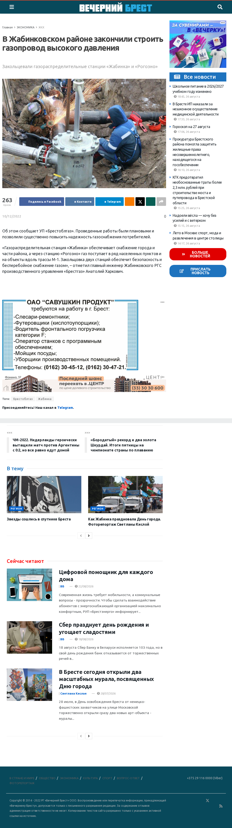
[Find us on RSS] (220, 806)
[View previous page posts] (80, 535)
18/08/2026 (85, 639)
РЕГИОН (16, 508)
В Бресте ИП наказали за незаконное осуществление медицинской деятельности (196, 109)
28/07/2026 (108, 693)
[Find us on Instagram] (220, 800)
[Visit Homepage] (116, 7)
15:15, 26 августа (188, 225)
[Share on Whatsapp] (150, 201)
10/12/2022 (11, 216)
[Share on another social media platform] (161, 201)
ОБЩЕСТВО (47, 778)
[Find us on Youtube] (214, 806)
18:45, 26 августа (188, 96)
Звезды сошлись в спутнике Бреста (39, 519)
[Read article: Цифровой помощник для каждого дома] (29, 585)
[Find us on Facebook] (188, 800)
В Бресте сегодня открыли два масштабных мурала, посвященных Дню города (106, 679)
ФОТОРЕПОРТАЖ (22, 783)
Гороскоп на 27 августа (191, 127)
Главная (7, 27)
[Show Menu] (12, 7)
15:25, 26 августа (188, 207)
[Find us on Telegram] (214, 800)
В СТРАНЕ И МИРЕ (22, 778)
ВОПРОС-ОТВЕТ (128, 778)
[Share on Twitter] (140, 201)
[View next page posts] (88, 535)
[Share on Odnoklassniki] (129, 201)
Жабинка (45, 398)
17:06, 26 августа (188, 131)
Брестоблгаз (23, 398)
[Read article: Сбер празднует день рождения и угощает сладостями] (29, 637)
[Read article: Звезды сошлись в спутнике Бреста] (44, 494)
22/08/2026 (85, 586)
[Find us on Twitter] (207, 800)
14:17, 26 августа (188, 243)
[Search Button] (220, 7)
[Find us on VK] (194, 800)
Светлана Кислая (73, 693)
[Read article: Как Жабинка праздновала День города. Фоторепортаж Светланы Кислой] (125, 494)
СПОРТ (107, 778)
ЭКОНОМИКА (25, 27)
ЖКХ (41, 27)
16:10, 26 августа (188, 169)
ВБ (62, 586)
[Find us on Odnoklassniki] (201, 800)
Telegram (65, 407)
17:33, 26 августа (188, 119)
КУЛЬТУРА (90, 778)
